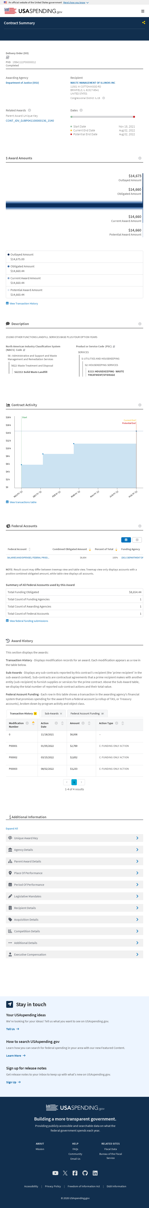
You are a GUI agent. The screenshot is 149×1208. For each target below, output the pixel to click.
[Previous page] (66, 782)
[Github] (85, 1173)
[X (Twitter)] (65, 1173)
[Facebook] (75, 1173)
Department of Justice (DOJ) (22, 82)
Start (24, 417)
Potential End (129, 423)
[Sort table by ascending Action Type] (122, 722)
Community (75, 1154)
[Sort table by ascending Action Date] (62, 722)
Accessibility (31, 1186)
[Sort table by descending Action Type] (122, 724)
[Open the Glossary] (8, 58)
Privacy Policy (53, 1186)
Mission (40, 1149)
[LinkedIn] (95, 1173)
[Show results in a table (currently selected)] (126, 539)
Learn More (13, 1055)
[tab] (23, 713)
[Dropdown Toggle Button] (143, 23)
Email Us (75, 1158)
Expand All (12, 828)
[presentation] (104, 98)
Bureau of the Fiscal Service (110, 1156)
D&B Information (116, 1186)
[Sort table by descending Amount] (89, 724)
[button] (74, 838)
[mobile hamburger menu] (139, 11)
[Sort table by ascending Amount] (89, 722)
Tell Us (10, 1029)
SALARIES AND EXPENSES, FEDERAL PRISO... (28, 557)
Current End (130, 420)
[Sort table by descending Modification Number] (33, 724)
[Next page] (81, 782)
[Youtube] (55, 1173)
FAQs (75, 1149)
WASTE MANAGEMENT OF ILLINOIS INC (92, 82)
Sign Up (11, 1082)
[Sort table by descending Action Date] (62, 724)
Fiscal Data (110, 1149)
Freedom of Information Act (84, 1186)
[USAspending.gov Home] (33, 11)
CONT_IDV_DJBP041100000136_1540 (30, 120)
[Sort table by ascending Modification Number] (33, 722)
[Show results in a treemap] (137, 539)
